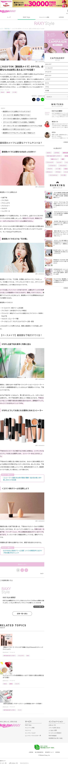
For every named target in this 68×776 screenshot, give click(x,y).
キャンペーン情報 (44, 17)
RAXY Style (26, 17)
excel (28, 655)
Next (41, 573)
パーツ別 (14, 92)
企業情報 (31, 752)
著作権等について (49, 752)
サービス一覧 (3, 763)
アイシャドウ (21, 655)
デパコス (58, 172)
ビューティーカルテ (30, 733)
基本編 (8, 92)
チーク (19, 710)
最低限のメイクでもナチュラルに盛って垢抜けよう (19, 133)
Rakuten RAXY (8, 11)
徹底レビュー (54, 159)
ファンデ (17, 683)
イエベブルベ (63, 165)
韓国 (63, 159)
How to (2, 92)
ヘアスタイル (52, 165)
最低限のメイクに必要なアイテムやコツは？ (17, 111)
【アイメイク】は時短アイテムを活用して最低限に (19, 122)
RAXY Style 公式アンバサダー (9, 655)
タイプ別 (63, 175)
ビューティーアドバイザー (32, 735)
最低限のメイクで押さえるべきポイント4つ (16, 129)
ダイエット (49, 172)
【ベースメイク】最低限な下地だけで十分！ (17, 115)
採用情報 (57, 752)
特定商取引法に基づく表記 (56, 738)
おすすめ (57, 152)
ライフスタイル (53, 175)
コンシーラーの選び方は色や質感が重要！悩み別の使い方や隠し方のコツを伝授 (22, 479)
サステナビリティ (24, 763)
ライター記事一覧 (39, 606)
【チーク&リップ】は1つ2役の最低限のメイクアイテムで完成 (22, 126)
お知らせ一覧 (52, 725)
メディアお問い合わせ (54, 727)
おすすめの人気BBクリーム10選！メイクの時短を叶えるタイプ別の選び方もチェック (22, 551)
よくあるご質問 (53, 730)
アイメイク (7, 89)
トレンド (59, 162)
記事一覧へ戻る (22, 613)
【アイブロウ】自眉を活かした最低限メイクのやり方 (20, 118)
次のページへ (22, 564)
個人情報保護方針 (39, 752)
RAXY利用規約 (52, 735)
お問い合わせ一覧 (13, 763)
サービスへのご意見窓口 (55, 733)
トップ (9, 17)
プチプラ (50, 168)
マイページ (28, 730)
